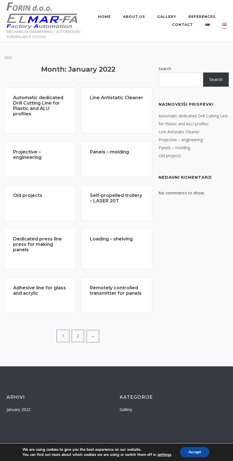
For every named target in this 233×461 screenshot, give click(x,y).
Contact (182, 24)
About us (134, 16)
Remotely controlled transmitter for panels (116, 290)
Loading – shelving (111, 239)
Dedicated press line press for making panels (37, 244)
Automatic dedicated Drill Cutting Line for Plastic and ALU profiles (38, 106)
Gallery (166, 16)
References (201, 16)
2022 (8, 57)
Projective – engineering (27, 154)
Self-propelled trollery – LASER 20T (116, 198)
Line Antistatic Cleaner (116, 97)
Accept (194, 452)
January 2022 (18, 409)
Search (165, 68)
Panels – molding (109, 152)
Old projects (27, 195)
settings (164, 454)
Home (104, 16)
